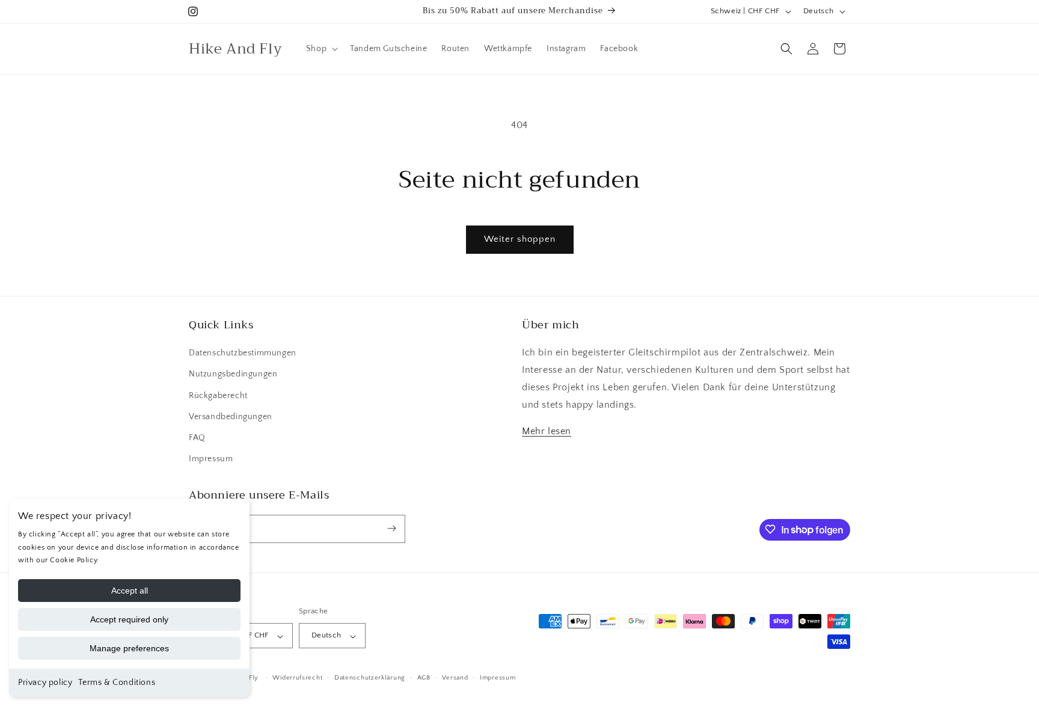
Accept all (129, 590)
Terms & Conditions (116, 682)
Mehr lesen (546, 431)
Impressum (211, 459)
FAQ (197, 438)
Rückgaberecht (218, 396)
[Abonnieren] (391, 528)
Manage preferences (129, 648)
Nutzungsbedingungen (233, 374)
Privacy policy (45, 682)
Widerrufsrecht (297, 677)
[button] (321, 48)
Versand (455, 677)
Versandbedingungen (230, 417)
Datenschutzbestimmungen (242, 353)
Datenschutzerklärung (369, 677)
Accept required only (129, 619)
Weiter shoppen (520, 239)
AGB (424, 677)
